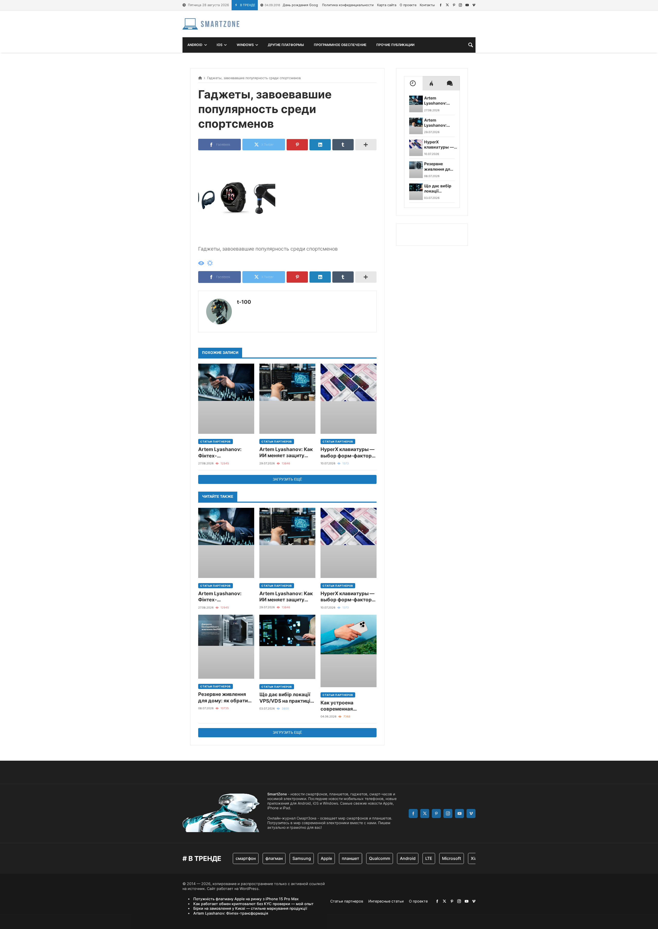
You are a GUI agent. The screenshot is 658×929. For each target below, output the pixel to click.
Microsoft (435, 858)
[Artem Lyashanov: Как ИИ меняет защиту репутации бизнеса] (287, 399)
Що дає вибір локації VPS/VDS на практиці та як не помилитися (284, 698)
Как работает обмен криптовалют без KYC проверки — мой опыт (253, 904)
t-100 (244, 302)
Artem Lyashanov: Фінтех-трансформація (220, 452)
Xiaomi (461, 858)
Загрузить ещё (287, 479)
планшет (334, 858)
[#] (440, 5)
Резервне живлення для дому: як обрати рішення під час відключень (223, 697)
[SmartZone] (210, 24)
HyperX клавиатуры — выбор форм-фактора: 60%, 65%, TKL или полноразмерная (348, 452)
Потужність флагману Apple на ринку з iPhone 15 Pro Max (246, 899)
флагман (258, 858)
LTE (412, 858)
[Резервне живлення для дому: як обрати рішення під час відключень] (226, 647)
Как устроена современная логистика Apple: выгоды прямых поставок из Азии (342, 706)
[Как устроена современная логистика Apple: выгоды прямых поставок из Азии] (349, 651)
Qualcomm (363, 858)
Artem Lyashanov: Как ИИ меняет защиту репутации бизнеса (286, 452)
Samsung (286, 858)
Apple (310, 858)
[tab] (413, 83)
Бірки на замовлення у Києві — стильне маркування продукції (250, 908)
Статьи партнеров (215, 441)
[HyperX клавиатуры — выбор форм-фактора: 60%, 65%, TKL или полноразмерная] (349, 399)
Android (392, 858)
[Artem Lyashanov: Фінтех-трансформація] (226, 399)
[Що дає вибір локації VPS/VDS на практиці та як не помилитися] (287, 647)
